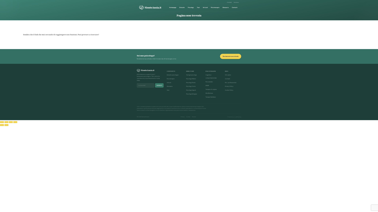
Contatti (229, 2)
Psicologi (191, 7)
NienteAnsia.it (153, 7)
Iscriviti (159, 85)
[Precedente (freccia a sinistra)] (2, 125)
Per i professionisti (230, 82)
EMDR (207, 85)
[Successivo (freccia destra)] (6, 125)
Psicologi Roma (190, 82)
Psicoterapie (215, 7)
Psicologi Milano (191, 79)
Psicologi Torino (191, 86)
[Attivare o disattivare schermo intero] (6, 122)
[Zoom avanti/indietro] (2, 122)
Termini (194, 117)
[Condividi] (11, 122)
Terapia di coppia (211, 89)
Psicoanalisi (209, 82)
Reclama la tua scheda (230, 56)
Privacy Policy (229, 86)
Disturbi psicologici (173, 75)
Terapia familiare (211, 97)
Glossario (225, 7)
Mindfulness (209, 93)
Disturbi (182, 7)
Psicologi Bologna (191, 94)
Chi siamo (228, 75)
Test (198, 7)
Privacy (183, 117)
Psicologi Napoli (191, 90)
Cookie (188, 117)
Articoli (205, 7)
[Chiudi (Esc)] (15, 122)
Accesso (236, 2)
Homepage (172, 7)
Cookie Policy (229, 90)
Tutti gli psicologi (191, 75)
